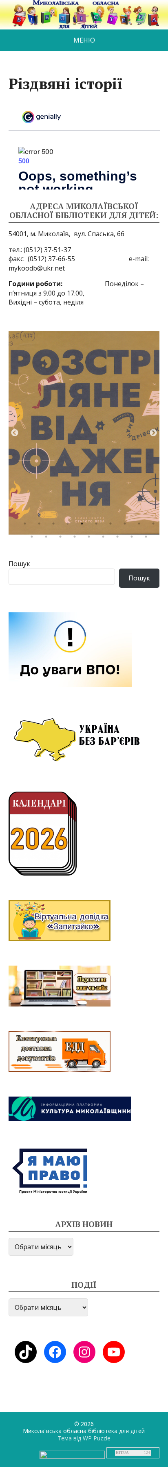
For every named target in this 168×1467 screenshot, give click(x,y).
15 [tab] (91, 539)
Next (153, 433)
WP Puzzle (97, 1438)
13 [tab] (62, 539)
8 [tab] (127, 525)
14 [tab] (77, 539)
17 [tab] (119, 539)
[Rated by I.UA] (72, 1454)
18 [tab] (134, 539)
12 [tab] (48, 539)
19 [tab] (148, 539)
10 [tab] (155, 525)
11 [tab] (34, 539)
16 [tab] (105, 539)
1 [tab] (27, 525)
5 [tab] (84, 525)
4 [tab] (70, 525)
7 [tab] (112, 525)
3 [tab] (55, 525)
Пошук (19, 563)
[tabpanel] (84, 433)
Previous (15, 433)
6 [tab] (98, 525)
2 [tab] (41, 525)
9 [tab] (141, 525)
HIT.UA (122, 1453)
